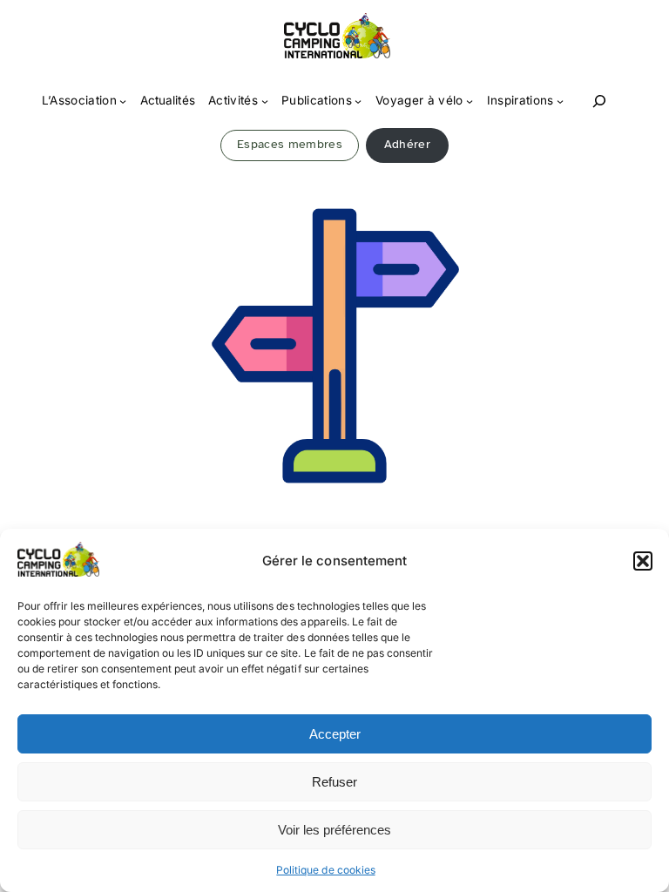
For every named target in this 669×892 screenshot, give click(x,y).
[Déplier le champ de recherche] (599, 101)
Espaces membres (289, 144)
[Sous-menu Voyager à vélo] (469, 101)
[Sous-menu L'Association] (122, 101)
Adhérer (407, 144)
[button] (643, 561)
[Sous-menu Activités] (264, 101)
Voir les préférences (334, 829)
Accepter (335, 733)
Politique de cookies (325, 869)
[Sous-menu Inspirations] (560, 101)
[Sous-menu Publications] (358, 101)
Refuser (334, 781)
